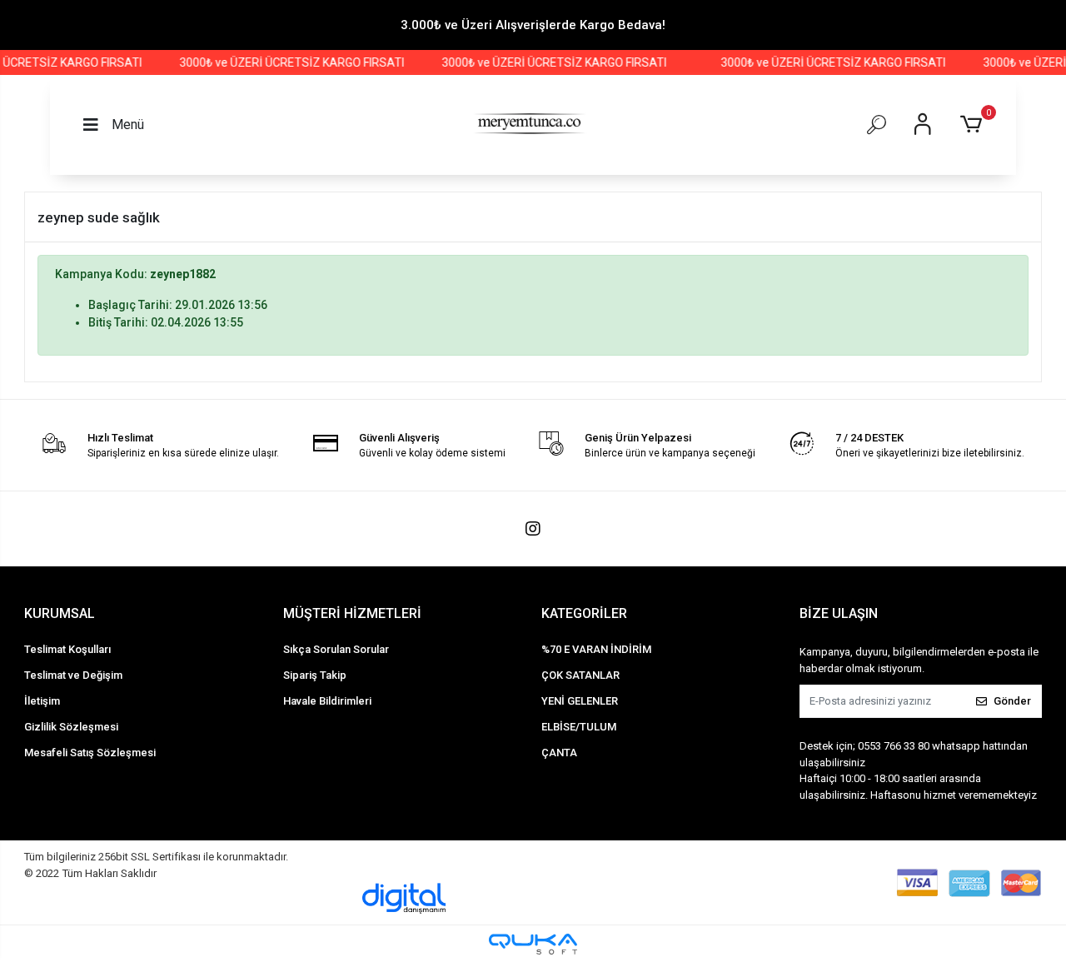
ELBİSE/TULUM (578, 726)
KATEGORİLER (584, 613)
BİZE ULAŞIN (839, 613)
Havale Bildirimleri (327, 701)
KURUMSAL (59, 613)
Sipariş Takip (314, 675)
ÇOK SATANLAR (580, 675)
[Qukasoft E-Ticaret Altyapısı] (533, 944)
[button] (974, 125)
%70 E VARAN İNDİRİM (596, 649)
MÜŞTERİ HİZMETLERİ (352, 613)
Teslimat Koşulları (67, 649)
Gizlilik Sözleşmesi (71, 726)
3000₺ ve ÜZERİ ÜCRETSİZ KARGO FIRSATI (282, 62)
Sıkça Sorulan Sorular (336, 649)
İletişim (42, 701)
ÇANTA (559, 752)
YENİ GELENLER (579, 701)
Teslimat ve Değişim (73, 675)
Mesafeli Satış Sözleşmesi (90, 752)
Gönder (1012, 701)
